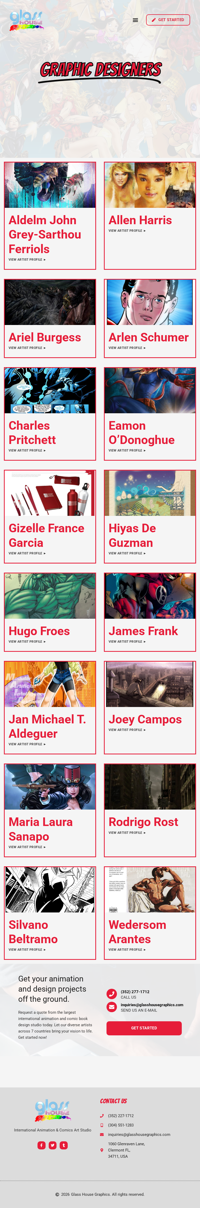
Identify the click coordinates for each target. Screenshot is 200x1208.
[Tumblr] (64, 1145)
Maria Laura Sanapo (41, 829)
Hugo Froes (39, 631)
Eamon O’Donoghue (142, 432)
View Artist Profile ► (27, 259)
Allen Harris (140, 220)
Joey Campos (145, 719)
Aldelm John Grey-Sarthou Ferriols (45, 234)
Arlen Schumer (149, 337)
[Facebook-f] (42, 1145)
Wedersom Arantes (137, 932)
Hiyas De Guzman (132, 535)
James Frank (143, 631)
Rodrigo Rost (143, 822)
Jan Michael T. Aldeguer (47, 726)
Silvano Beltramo (33, 932)
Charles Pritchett (32, 432)
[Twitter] (53, 1145)
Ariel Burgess (45, 337)
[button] (135, 20)
